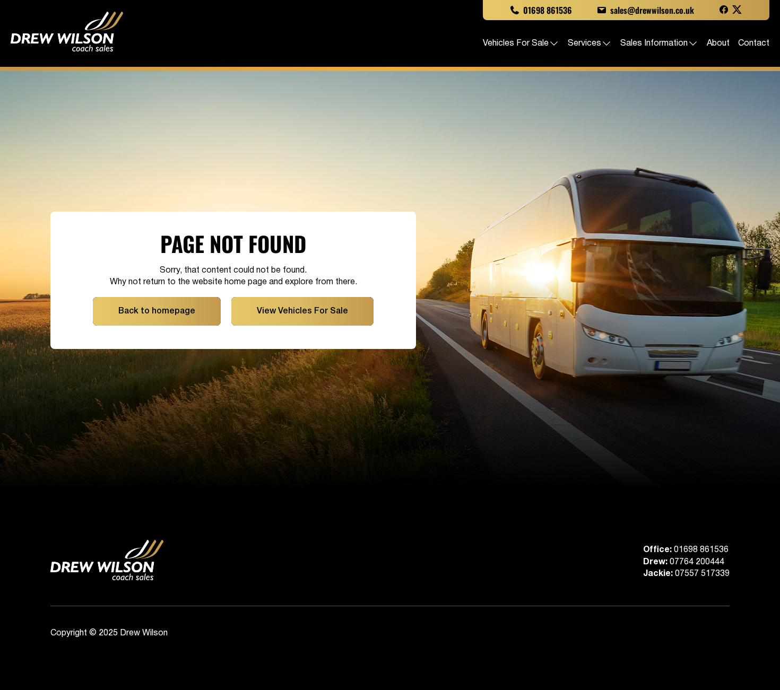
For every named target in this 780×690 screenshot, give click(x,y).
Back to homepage (156, 311)
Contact (753, 43)
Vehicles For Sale (516, 43)
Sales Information (654, 43)
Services (584, 43)
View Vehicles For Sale (302, 311)
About (718, 43)
